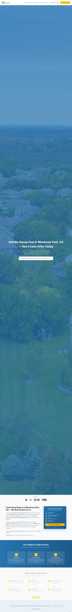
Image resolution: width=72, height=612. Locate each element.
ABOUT (41, 2)
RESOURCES (45, 2)
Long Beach (22, 531)
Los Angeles (10, 531)
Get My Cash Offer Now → (55, 524)
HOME (25, 2)
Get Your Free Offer (65, 2)
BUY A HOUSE (35, 2)
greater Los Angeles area (22, 521)
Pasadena (16, 531)
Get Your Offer (36, 596)
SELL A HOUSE (29, 2)
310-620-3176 (30, 535)
